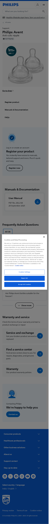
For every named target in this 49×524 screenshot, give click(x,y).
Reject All (23, 278)
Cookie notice (37, 265)
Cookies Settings (23, 272)
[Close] (42, 237)
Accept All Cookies (23, 284)
